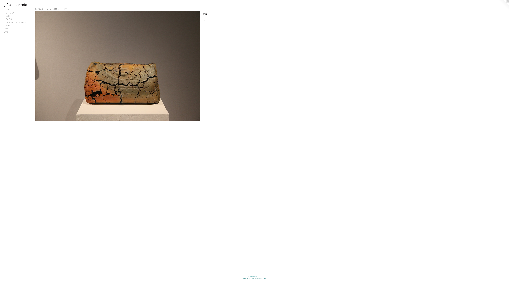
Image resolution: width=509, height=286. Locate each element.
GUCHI (8, 16)
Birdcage (9, 25)
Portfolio (6, 9)
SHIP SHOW (10, 13)
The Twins (9, 19)
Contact (6, 28)
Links (6, 32)
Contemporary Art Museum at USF (18, 22)
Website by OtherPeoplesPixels (254, 278)
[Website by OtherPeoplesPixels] (503, 5)
